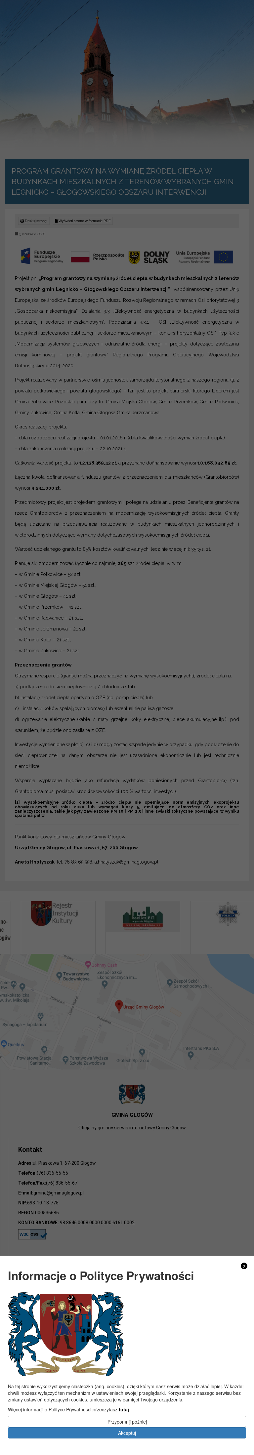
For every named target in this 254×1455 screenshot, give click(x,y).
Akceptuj (127, 1433)
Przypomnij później (127, 1421)
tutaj (124, 1409)
